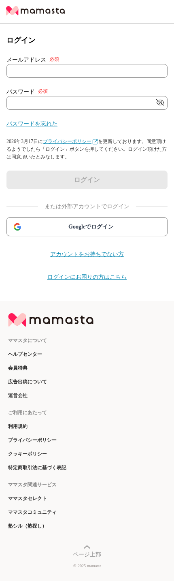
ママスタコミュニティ (32, 512)
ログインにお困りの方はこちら (87, 277)
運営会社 (18, 395)
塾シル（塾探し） (27, 526)
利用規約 (18, 426)
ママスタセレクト (27, 498)
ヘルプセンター (25, 354)
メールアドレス (32, 59)
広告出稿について (27, 381)
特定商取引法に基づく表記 (37, 467)
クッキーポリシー (27, 454)
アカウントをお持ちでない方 (87, 254)
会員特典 (18, 368)
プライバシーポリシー (67, 141)
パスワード (27, 91)
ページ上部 (87, 554)
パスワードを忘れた (31, 124)
